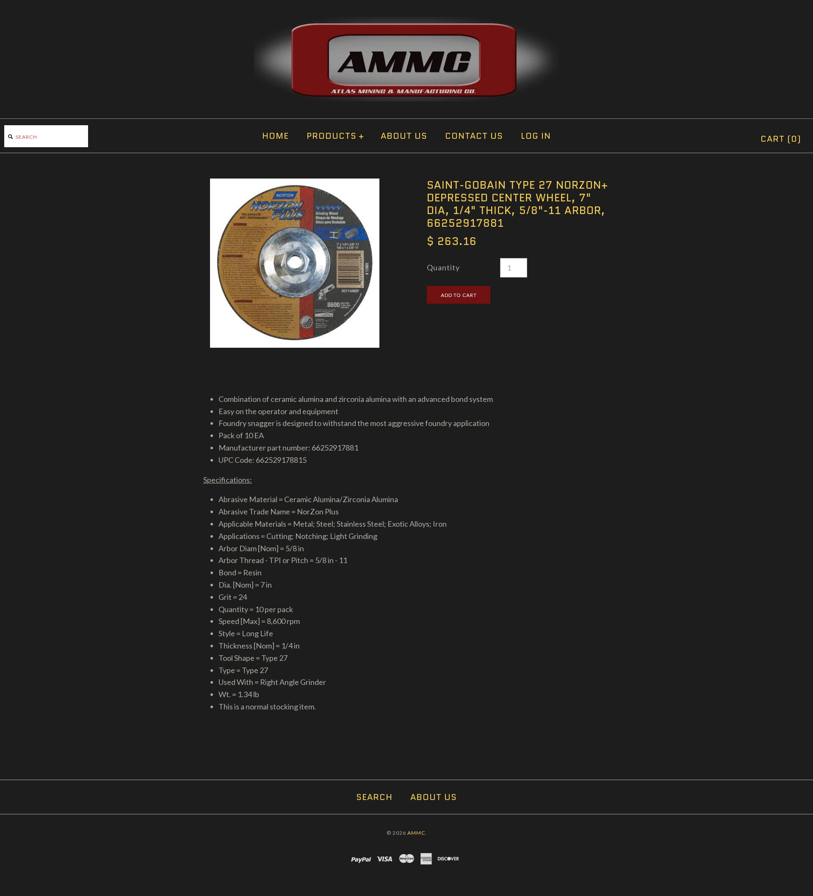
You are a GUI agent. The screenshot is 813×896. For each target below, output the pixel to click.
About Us (404, 136)
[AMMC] (406, 22)
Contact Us (474, 136)
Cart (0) (780, 139)
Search (374, 797)
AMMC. (417, 833)
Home (275, 136)
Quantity (443, 267)
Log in (536, 136)
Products (335, 136)
